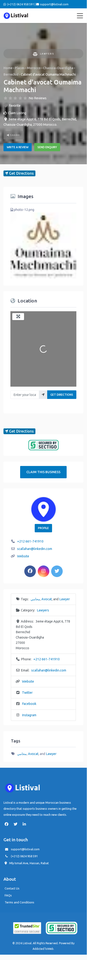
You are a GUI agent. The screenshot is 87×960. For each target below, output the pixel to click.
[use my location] (43, 394)
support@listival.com (25, 849)
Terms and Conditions (19, 902)
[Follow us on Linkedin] (25, 824)
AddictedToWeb (43, 948)
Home (7, 68)
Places (20, 68)
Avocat (46, 599)
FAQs (8, 895)
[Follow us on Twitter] (17, 824)
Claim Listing (17, 113)
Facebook (29, 704)
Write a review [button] (17, 147)
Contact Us (12, 888)
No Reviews (38, 98)
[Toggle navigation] (80, 16)
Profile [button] (43, 528)
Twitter (27, 692)
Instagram (29, 715)
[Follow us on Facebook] (8, 824)
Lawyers (47, 53)
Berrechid (11, 74)
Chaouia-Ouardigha (58, 68)
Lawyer (64, 599)
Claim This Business (43, 472)
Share (14, 135)
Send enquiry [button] (47, 147)
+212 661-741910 (30, 541)
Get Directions (61, 394)
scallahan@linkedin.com (34, 549)
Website (23, 556)
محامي (35, 599)
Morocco (34, 68)
